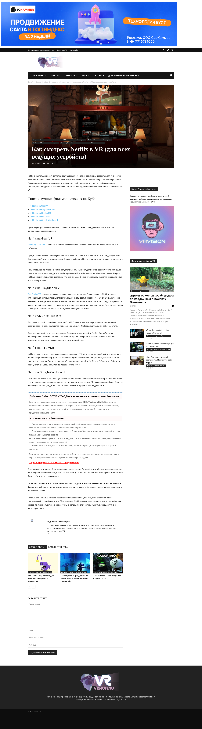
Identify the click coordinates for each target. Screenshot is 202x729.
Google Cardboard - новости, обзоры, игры (47, 140)
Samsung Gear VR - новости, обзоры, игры (75, 143)
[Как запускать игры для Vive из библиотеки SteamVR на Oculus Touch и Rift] (75, 563)
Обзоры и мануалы (97, 143)
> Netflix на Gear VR (40, 206)
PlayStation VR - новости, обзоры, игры (46, 143)
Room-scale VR (62, 50)
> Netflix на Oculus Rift (41, 213)
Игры (84, 75)
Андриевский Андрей (58, 521)
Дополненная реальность (122, 75)
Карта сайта (74, 50)
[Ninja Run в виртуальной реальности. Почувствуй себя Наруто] (137, 360)
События (55, 75)
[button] (171, 75)
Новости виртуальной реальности (159, 336)
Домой (30, 82)
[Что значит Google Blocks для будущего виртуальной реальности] (43, 563)
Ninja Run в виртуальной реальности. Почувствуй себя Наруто (159, 360)
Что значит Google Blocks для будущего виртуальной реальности (41, 578)
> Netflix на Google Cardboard (44, 220)
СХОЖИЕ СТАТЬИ (37, 547)
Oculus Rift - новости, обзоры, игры (99, 140)
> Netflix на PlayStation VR (43, 209)
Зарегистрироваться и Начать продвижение (54, 462)
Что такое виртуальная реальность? (41, 50)
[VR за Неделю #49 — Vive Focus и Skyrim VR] (137, 333)
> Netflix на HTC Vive (40, 216)
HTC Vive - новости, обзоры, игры (74, 140)
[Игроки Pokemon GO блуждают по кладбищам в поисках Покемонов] (152, 279)
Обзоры (98, 75)
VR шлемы (38, 75)
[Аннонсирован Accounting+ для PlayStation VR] (108, 563)
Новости (70, 75)
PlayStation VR (34, 294)
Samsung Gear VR (36, 245)
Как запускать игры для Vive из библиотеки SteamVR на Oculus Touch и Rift (74, 578)
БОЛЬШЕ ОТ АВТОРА (58, 547)
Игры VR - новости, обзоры (156, 366)
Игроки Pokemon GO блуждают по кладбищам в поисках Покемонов (152, 299)
